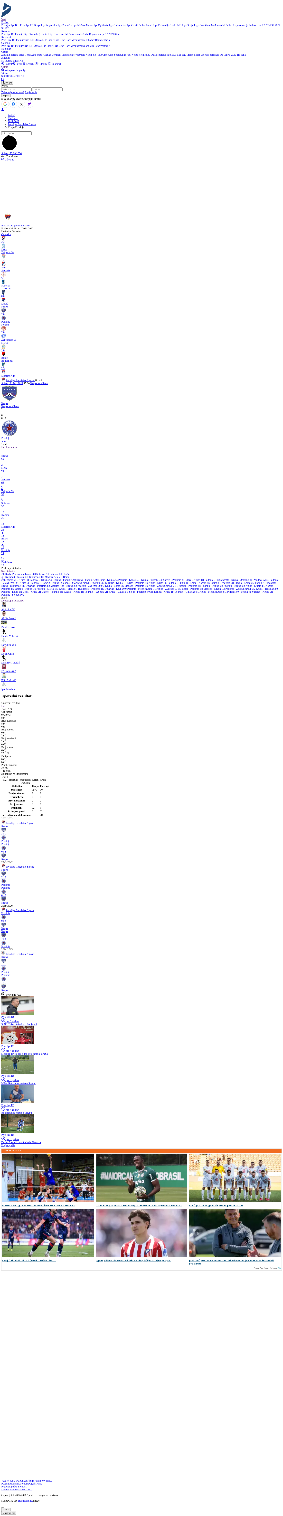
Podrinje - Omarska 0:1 (187, 591)
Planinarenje (68, 54)
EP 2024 (266, 25)
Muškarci (13, 118)
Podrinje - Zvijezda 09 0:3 (91, 585)
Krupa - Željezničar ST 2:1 (163, 585)
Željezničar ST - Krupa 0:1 (15, 580)
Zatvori (6, 1509)
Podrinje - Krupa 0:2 (213, 585)
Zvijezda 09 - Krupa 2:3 (18, 582)
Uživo (9, 159)
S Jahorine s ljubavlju (12, 60)
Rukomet (56, 64)
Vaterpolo (80, 54)
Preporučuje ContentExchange (265, 1268)
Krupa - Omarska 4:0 (242, 580)
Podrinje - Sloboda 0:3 (13, 594)
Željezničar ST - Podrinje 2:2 (89, 582)
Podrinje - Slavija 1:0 (48, 588)
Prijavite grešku (9, 1486)
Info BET (172, 54)
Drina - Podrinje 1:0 (138, 582)
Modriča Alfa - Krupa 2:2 (63, 585)
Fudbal (8, 64)
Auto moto (36, 54)
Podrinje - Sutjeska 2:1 (97, 591)
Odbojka (43, 64)
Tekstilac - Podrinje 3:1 (189, 585)
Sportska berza (16, 54)
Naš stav (181, 54)
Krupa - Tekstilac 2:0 (267, 588)
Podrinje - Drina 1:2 (12, 591)
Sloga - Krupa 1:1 (195, 580)
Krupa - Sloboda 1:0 (63, 582)
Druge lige (39, 25)
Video (135, 54)
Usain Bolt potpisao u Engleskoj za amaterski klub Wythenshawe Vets (139, 1205)
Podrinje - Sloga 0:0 (265, 582)
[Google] (5, 104)
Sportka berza (25, 1489)
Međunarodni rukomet (82, 40)
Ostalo (32, 34)
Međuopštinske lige (87, 25)
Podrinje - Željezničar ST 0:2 (240, 588)
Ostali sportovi (158, 54)
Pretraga (22, 1486)
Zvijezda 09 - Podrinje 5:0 (240, 591)
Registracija (31, 92)
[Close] (2, 1507)
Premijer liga (21, 34)
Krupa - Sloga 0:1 (68, 588)
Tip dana (241, 54)
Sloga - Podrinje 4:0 (139, 591)
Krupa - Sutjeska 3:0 (152, 580)
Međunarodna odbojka (82, 45)
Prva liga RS (26, 25)
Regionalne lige (54, 25)
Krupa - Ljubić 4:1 (255, 585)
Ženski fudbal (138, 25)
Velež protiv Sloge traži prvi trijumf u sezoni (216, 1205)
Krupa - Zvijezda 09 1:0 (169, 588)
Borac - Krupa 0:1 (263, 591)
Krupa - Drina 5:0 (158, 582)
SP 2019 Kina (112, 34)
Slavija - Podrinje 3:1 (174, 580)
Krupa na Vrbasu (39, 383)
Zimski (5, 54)
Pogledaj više (8, 1145)
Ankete (14, 1489)
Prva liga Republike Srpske (22, 124)
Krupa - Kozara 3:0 (200, 582)
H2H (4, 706)
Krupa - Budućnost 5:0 (13, 585)
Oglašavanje (35, 1483)
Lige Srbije (187, 25)
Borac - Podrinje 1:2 (193, 588)
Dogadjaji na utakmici (12, 600)
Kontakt (24, 1483)
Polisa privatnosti (43, 1480)
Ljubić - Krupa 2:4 (108, 580)
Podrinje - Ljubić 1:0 (179, 582)
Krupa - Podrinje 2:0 (65, 580)
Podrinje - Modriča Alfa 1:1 (141, 588)
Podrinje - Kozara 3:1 (129, 580)
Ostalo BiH (175, 25)
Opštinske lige (105, 25)
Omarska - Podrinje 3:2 (38, 585)
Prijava (8, 83)
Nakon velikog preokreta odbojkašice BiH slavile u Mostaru (38, 1205)
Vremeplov (144, 54)
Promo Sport (193, 54)
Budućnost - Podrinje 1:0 (91, 588)
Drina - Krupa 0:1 (32, 591)
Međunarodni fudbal (221, 25)
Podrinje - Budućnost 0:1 (218, 580)
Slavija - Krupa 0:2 (245, 582)
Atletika (47, 54)
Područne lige (69, 25)
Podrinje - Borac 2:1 (41, 582)
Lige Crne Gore (202, 25)
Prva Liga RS (8, 40)
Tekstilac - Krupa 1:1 (116, 582)
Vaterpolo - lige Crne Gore (99, 54)
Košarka (30, 64)
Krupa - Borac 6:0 (115, 585)
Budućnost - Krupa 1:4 (162, 591)
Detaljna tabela (9, 447)
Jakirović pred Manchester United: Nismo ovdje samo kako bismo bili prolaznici (231, 1262)
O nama (11, 1480)
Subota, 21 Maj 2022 (12, 383)
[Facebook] (13, 104)
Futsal (149, 25)
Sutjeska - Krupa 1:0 (26, 588)
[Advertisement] (141, 186)
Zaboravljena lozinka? (12, 92)
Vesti (3, 19)
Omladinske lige (121, 25)
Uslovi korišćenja (25, 1480)
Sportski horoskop (209, 54)
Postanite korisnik (10, 1483)
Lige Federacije (161, 25)
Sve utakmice (8, 571)
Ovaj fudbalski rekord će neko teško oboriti (29, 1260)
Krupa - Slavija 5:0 (119, 591)
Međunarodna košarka (76, 34)
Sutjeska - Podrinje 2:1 (223, 582)
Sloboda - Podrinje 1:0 (137, 585)
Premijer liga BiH (10, 25)
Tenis (28, 54)
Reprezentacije (240, 25)
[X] (21, 104)
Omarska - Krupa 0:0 (116, 588)
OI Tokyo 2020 (228, 54)
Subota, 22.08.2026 (11, 153)
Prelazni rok (255, 25)
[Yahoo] (29, 104)
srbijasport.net (25, 1500)
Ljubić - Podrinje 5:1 (53, 591)
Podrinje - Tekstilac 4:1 (42, 580)
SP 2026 (5, 28)
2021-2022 (13, 121)
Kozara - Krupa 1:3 (74, 591)
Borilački (56, 54)
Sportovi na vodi (122, 54)
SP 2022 (275, 25)
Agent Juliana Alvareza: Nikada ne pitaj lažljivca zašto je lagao (133, 1260)
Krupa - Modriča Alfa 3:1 (212, 591)
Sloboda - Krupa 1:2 (214, 588)
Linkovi (5, 1489)
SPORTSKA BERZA (12, 76)
